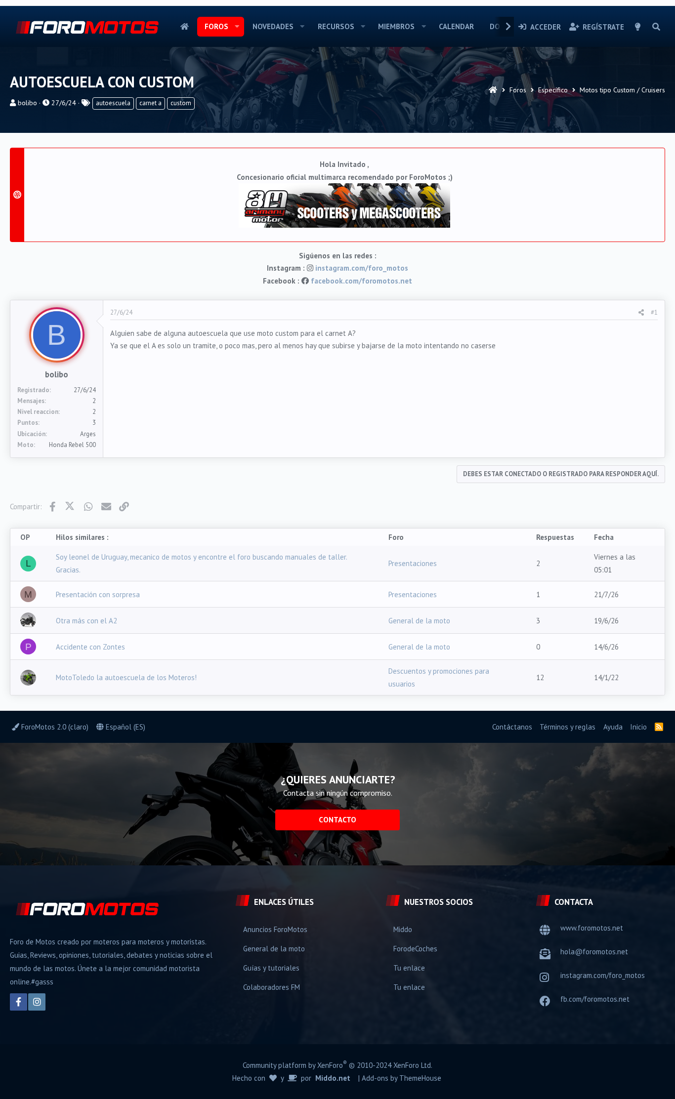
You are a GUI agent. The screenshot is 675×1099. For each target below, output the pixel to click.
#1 (654, 312)
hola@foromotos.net (594, 951)
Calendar (456, 26)
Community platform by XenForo (337, 1064)
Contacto (337, 819)
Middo (402, 929)
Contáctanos (512, 727)
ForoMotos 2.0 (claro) (53, 727)
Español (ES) (124, 727)
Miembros (396, 26)
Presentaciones (412, 563)
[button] (237, 27)
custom (180, 103)
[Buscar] (656, 27)
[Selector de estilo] (638, 27)
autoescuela (113, 103)
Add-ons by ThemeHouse (401, 1078)
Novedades (273, 26)
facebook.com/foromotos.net (361, 280)
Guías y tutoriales (271, 968)
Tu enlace (409, 968)
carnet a (150, 103)
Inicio (184, 27)
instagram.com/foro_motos (361, 268)
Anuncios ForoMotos (275, 929)
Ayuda (613, 727)
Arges (88, 434)
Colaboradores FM (271, 987)
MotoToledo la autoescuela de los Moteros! (126, 677)
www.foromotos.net (591, 928)
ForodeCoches (415, 948)
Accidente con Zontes (90, 646)
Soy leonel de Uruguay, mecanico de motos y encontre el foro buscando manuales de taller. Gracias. (201, 563)
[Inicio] (493, 89)
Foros (216, 26)
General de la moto (419, 620)
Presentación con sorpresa (98, 594)
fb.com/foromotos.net (595, 999)
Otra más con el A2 (86, 620)
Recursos (336, 26)
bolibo (27, 102)
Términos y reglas (567, 727)
